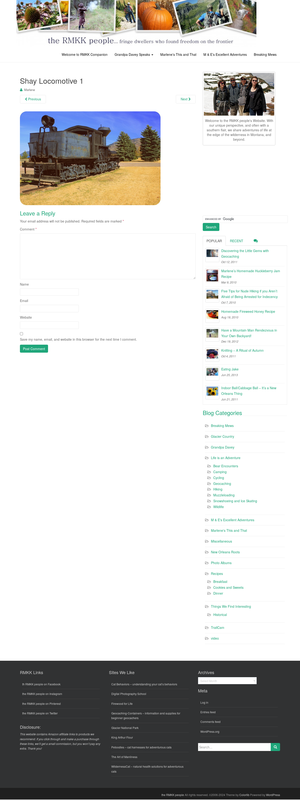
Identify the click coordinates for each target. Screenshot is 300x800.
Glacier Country (222, 436)
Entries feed (208, 712)
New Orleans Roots (225, 552)
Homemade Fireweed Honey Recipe (248, 311)
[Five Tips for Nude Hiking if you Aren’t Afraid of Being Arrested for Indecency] (212, 295)
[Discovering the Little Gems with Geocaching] (212, 255)
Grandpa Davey (222, 447)
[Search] (275, 747)
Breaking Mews (265, 54)
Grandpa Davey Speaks (133, 54)
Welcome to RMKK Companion (85, 54)
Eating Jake (230, 369)
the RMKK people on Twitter (40, 713)
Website (26, 317)
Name (24, 284)
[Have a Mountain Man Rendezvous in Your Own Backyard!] (212, 335)
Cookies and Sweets (228, 587)
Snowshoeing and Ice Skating (235, 500)
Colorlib (244, 795)
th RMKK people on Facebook (41, 684)
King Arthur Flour (122, 737)
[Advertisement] (238, 179)
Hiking (217, 489)
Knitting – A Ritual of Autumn (242, 350)
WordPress (273, 795)
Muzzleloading (224, 495)
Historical (220, 614)
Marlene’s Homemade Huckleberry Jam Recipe (250, 273)
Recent (236, 240)
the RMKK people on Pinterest (41, 704)
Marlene (29, 89)
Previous (34, 99)
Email (24, 300)
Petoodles (117, 747)
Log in (204, 702)
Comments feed (210, 722)
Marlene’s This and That (178, 54)
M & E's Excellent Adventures (232, 519)
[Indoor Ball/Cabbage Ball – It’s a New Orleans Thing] (212, 392)
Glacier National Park (125, 728)
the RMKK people (172, 795)
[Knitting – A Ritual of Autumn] (212, 355)
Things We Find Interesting (231, 606)
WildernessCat (120, 766)
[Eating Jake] (212, 373)
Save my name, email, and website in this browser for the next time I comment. (78, 339)
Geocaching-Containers (126, 713)
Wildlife (218, 506)
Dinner (218, 593)
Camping (220, 471)
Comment (28, 229)
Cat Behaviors (120, 684)
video (215, 638)
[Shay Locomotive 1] (90, 158)
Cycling (218, 477)
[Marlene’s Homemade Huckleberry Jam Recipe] (212, 275)
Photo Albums (221, 562)
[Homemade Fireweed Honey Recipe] (212, 316)
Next (184, 99)
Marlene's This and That (229, 530)
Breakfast (220, 581)
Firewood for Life (122, 704)
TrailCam (217, 627)
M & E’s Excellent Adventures (225, 54)
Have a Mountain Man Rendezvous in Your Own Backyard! (249, 333)
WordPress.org (209, 731)
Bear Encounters (225, 466)
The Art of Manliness (124, 757)
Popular (214, 240)
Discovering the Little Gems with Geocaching (245, 253)
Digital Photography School (128, 694)
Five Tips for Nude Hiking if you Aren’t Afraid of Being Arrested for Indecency (249, 294)
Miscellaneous (221, 541)
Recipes (217, 573)
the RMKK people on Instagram (42, 694)
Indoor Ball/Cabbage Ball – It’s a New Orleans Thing (248, 390)
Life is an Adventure (225, 457)
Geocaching (222, 483)
